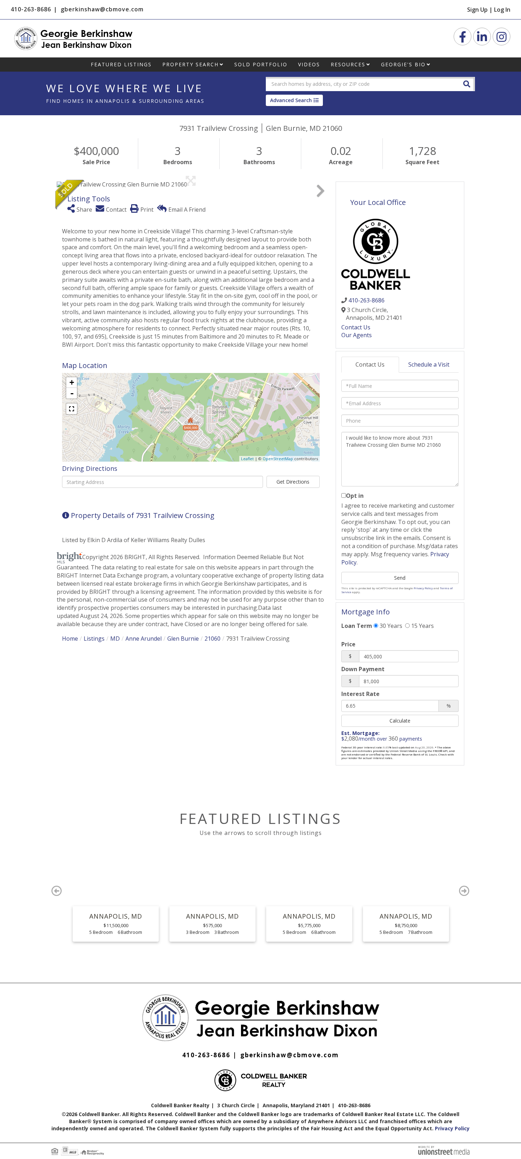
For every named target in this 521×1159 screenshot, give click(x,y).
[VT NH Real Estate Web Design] (444, 1150)
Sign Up (477, 9)
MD (115, 638)
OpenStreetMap (278, 458)
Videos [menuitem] (309, 64)
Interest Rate (360, 694)
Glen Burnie (183, 638)
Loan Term (356, 626)
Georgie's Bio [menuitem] (403, 64)
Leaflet (247, 458)
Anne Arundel (143, 638)
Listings (94, 638)
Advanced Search (291, 100)
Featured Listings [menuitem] (121, 64)
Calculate (400, 720)
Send (399, 577)
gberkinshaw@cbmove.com (102, 9)
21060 (212, 638)
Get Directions (292, 481)
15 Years (422, 626)
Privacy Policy (423, 588)
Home (70, 638)
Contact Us (355, 327)
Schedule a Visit (428, 364)
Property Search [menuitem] (190, 64)
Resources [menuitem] (348, 64)
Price (348, 644)
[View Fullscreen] (71, 408)
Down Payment (363, 669)
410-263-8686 (31, 9)
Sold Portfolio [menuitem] (260, 64)
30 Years (390, 626)
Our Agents (356, 335)
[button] (467, 83)
